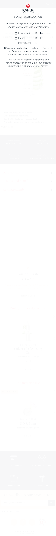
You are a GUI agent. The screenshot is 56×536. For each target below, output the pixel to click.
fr (35, 33)
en (41, 33)
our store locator (39, 66)
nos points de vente (37, 54)
